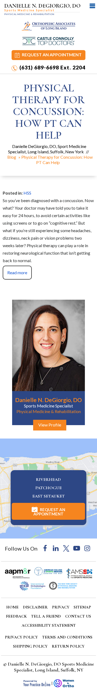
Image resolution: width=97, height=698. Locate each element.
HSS (27, 192)
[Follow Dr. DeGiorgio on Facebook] (45, 548)
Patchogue (48, 488)
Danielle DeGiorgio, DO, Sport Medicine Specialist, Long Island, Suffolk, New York (47, 149)
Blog (11, 156)
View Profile (49, 424)
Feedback (16, 616)
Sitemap (82, 607)
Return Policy (68, 646)
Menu (92, 6)
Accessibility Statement (49, 625)
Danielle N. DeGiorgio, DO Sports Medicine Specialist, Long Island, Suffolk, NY (51, 667)
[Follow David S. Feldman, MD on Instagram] (87, 548)
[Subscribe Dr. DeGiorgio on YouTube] (76, 548)
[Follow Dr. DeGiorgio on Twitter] (66, 548)
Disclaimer (35, 607)
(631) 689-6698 (39, 67)
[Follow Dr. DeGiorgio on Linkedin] (55, 548)
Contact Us (78, 616)
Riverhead (48, 479)
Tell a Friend (46, 616)
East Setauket (48, 496)
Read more (17, 272)
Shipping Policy (30, 646)
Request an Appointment (52, 54)
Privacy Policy (21, 637)
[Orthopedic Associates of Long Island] (48, 26)
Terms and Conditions (67, 637)
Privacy (60, 607)
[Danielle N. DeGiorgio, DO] (42, 9)
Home (12, 607)
